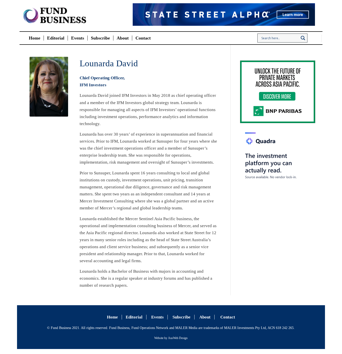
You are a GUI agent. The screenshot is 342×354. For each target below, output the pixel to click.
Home (112, 317)
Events (157, 317)
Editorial (134, 317)
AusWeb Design (178, 338)
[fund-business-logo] (54, 15)
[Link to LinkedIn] (318, 38)
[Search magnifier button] (303, 38)
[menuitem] (35, 38)
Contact (227, 317)
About (205, 317)
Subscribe (182, 317)
